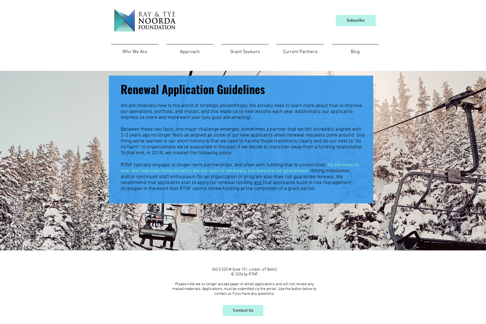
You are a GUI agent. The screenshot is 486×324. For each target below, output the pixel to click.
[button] (134, 49)
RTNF (253, 274)
